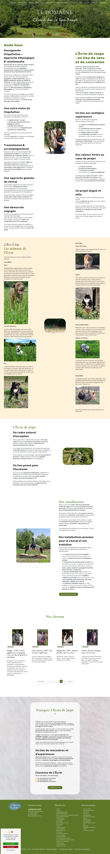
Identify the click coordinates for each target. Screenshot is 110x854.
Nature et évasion (48, 3)
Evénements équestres (61, 813)
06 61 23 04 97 (32, 814)
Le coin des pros (60, 819)
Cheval (84, 829)
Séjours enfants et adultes (89, 822)
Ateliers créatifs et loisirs (89, 810)
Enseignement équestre (62, 812)
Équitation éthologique (88, 830)
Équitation (85, 826)
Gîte (84, 824)
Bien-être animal (87, 809)
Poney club (86, 813)
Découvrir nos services (68, 594)
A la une (87, 3)
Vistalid (23, 849)
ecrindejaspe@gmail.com (35, 815)
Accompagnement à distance (63, 838)
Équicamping (59, 824)
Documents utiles (76, 3)
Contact (94, 3)
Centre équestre (87, 819)
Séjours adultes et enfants (62, 822)
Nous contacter (55, 27)
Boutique (104, 3)
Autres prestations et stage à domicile (65, 839)
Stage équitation (87, 815)
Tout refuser (10, 847)
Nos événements (60, 818)
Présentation (22, 2)
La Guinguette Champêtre (62, 816)
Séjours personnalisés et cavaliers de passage (67, 815)
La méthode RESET (60, 836)
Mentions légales (51, 849)
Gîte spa (85, 818)
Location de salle (60, 844)
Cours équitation (87, 821)
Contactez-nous (55, 787)
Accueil (13, 3)
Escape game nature (61, 846)
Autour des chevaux (62, 3)
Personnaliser (11, 850)
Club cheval (86, 812)
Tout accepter (10, 843)
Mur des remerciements (62, 833)
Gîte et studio (59, 821)
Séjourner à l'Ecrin (34, 3)
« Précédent (40, 681)
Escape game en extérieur (89, 827)
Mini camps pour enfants (89, 816)
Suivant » (70, 681)
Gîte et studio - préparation (62, 841)
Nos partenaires (60, 842)
